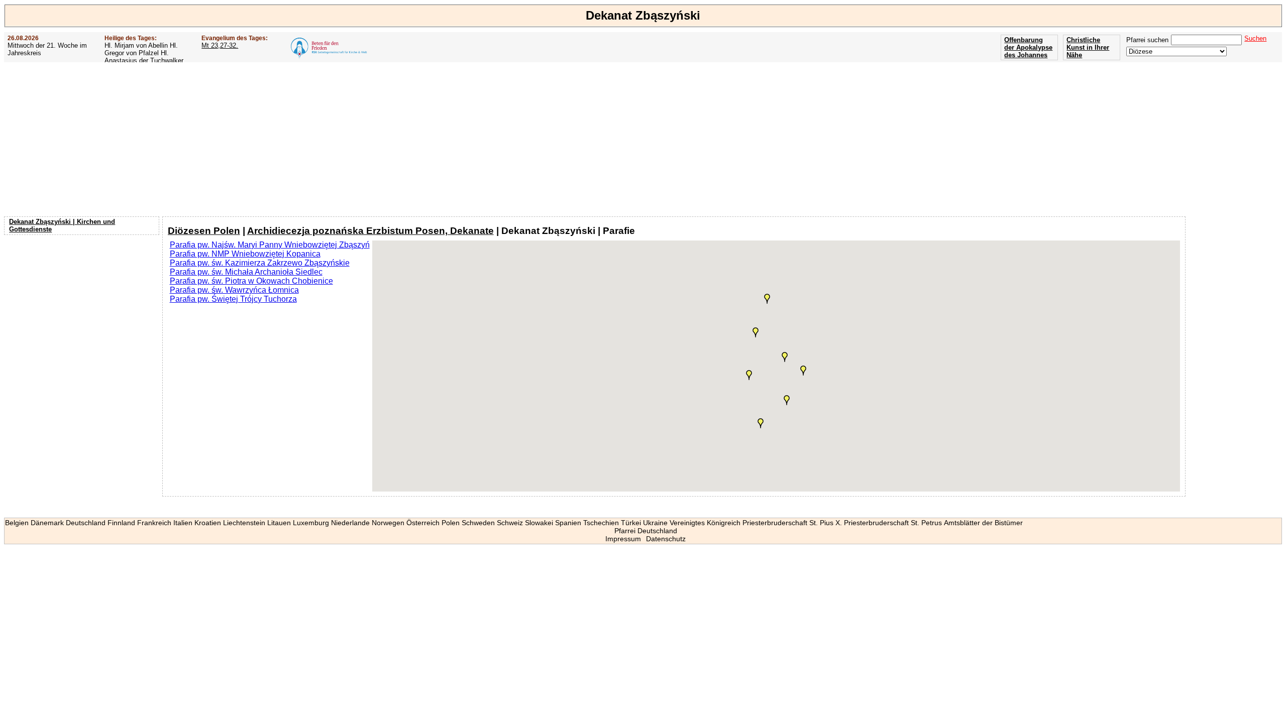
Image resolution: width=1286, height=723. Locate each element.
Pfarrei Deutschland (645, 531)
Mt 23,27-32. (219, 45)
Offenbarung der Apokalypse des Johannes (1028, 47)
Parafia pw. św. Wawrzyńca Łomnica (234, 290)
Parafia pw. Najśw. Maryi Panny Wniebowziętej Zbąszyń (270, 244)
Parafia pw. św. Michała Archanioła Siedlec (246, 272)
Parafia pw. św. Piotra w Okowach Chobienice (251, 281)
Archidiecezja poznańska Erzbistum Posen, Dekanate (370, 230)
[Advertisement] (643, 139)
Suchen (1255, 38)
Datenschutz (666, 539)
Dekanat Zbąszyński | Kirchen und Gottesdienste (62, 225)
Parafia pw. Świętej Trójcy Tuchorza (233, 299)
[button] (749, 375)
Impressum (623, 539)
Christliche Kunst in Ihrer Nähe (1087, 47)
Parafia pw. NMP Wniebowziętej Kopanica (245, 254)
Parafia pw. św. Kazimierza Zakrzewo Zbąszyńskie (260, 263)
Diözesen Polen (204, 230)
